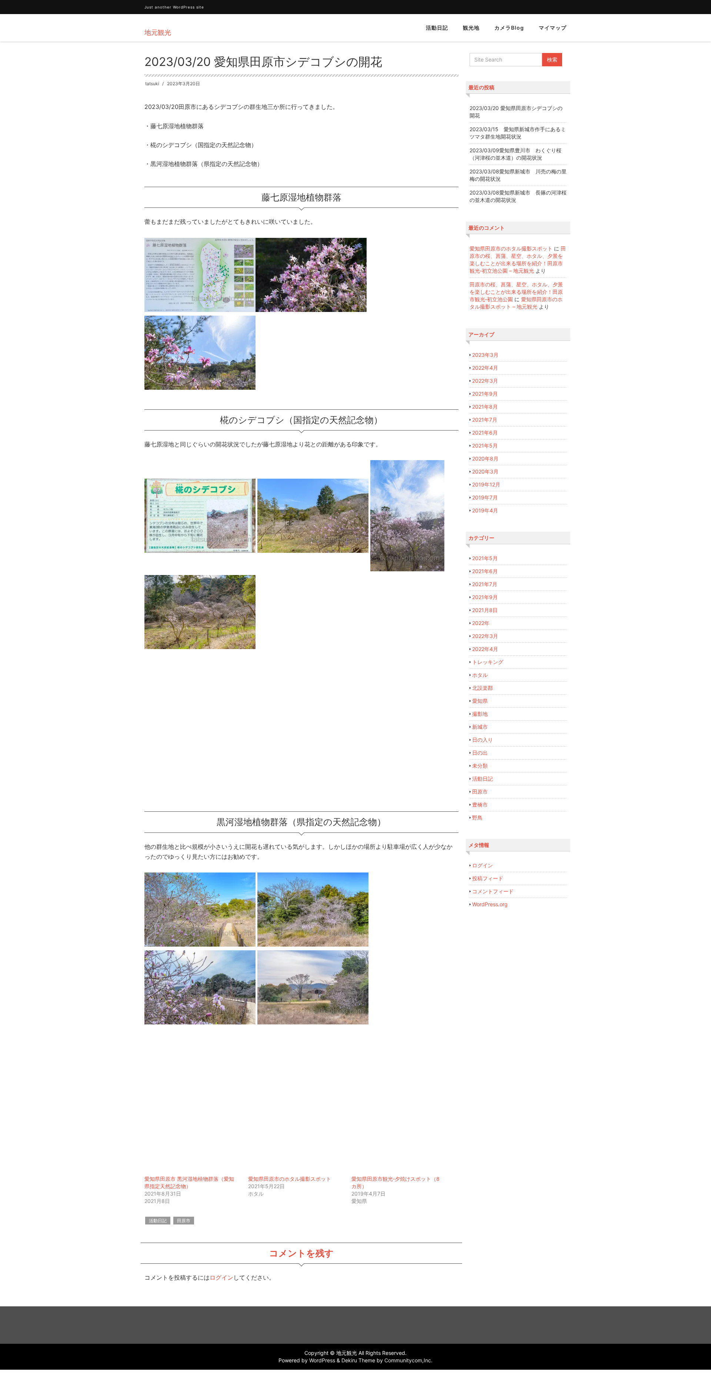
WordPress (322, 1360)
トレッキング (487, 662)
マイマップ (553, 27)
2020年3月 (485, 471)
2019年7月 (485, 497)
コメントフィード (493, 891)
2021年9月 (485, 393)
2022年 (481, 623)
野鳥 (477, 817)
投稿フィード (487, 878)
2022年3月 (485, 381)
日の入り (482, 740)
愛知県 (480, 701)
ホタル (480, 675)
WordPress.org (490, 904)
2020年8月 (485, 458)
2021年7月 (484, 419)
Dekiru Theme (358, 1360)
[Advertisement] (301, 732)
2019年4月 (485, 510)
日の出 (480, 752)
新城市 (480, 727)
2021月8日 (485, 610)
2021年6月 (485, 432)
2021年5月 (485, 445)
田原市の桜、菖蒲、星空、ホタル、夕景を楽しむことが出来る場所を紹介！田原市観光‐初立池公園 (516, 291)
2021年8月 (485, 406)
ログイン (221, 1277)
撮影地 (480, 714)
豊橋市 (480, 804)
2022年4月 (485, 368)
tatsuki (152, 83)
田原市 (183, 1220)
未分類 (480, 765)
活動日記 (437, 27)
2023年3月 (485, 355)
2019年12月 (486, 484)
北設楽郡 (482, 688)
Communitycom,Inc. (408, 1360)
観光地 (471, 27)
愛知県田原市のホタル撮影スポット (289, 1179)
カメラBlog (509, 27)
